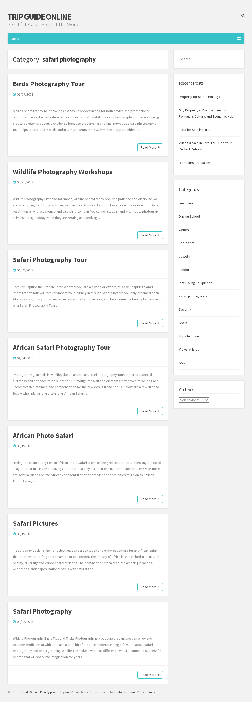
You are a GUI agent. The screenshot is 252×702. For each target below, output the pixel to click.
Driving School (189, 216)
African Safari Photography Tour (61, 347)
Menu (15, 38)
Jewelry (185, 256)
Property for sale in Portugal (200, 97)
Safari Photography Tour (50, 259)
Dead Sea (186, 203)
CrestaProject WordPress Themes (134, 692)
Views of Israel (189, 349)
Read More (149, 147)
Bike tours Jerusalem (194, 162)
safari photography (193, 296)
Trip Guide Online (39, 16)
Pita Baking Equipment (195, 283)
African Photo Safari (43, 435)
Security (185, 309)
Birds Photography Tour (49, 83)
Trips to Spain (189, 336)
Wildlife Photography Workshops (62, 171)
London (184, 269)
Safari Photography (42, 611)
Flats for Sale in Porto (195, 129)
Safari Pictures (35, 523)
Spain (183, 323)
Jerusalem (186, 243)
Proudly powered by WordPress (59, 692)
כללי (182, 362)
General (184, 229)
